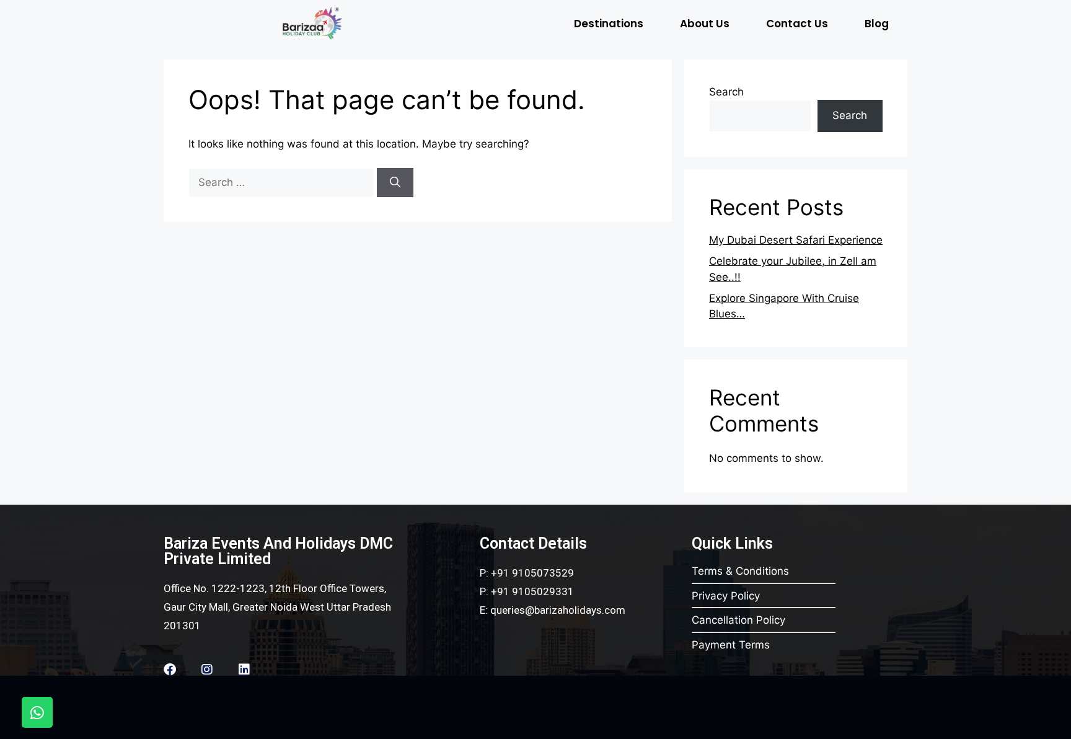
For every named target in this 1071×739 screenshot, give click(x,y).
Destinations (608, 23)
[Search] (395, 183)
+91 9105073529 (532, 573)
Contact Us (797, 23)
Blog (877, 23)
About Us (704, 23)
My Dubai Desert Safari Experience (796, 240)
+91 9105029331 (532, 591)
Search (726, 92)
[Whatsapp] (37, 712)
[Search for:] (282, 182)
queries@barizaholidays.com (557, 610)
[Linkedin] (244, 669)
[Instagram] (207, 669)
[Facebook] (170, 669)
